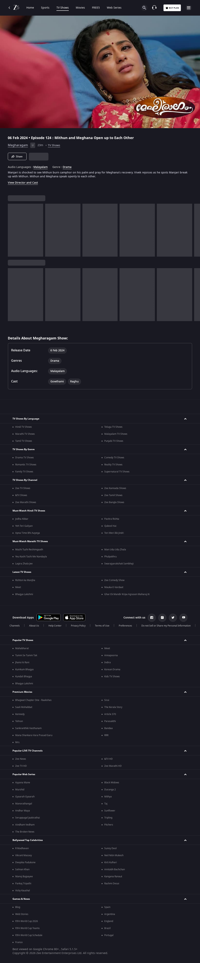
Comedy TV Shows (114, 457)
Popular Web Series (23, 774)
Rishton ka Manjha (25, 580)
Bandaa (108, 728)
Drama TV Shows (24, 457)
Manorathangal (23, 803)
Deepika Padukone (25, 862)
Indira (107, 662)
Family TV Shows (24, 471)
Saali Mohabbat (23, 707)
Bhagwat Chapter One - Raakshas (33, 700)
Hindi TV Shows (23, 427)
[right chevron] (12, 230)
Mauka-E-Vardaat (113, 587)
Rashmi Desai (111, 883)
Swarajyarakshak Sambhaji (119, 563)
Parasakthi (110, 721)
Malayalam (40, 167)
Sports (45, 7)
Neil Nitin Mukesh (113, 855)
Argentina (109, 914)
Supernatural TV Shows (116, 471)
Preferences (125, 625)
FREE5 (96, 7)
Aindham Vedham (25, 824)
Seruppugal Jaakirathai (27, 817)
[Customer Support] (154, 7)
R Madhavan (22, 848)
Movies (80, 7)
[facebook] (152, 618)
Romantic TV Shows (25, 464)
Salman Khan (22, 869)
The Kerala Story (113, 707)
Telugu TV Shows (113, 427)
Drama (67, 167)
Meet (18, 587)
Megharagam (18, 145)
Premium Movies (22, 692)
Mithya (108, 796)
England (108, 921)
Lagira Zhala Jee (24, 563)
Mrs (17, 742)
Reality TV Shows (113, 464)
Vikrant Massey (23, 855)
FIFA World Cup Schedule (28, 935)
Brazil (107, 928)
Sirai (106, 700)
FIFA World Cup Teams (27, 928)
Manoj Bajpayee (24, 876)
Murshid (19, 789)
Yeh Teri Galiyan (24, 526)
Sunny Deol (110, 848)
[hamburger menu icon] (189, 8)
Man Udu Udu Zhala (115, 549)
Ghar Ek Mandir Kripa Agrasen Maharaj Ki (127, 594)
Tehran (19, 721)
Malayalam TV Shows (115, 434)
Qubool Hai (110, 526)
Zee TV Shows (22, 488)
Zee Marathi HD (113, 766)
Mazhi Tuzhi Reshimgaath (29, 549)
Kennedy (20, 714)
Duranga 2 (110, 789)
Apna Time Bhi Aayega (27, 533)
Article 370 (110, 714)
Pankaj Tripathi (23, 883)
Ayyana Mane (22, 782)
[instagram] (162, 618)
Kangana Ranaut (113, 876)
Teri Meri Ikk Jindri (114, 533)
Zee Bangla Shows (114, 502)
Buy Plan (174, 7)
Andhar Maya (22, 810)
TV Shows (62, 7)
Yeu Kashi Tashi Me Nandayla (31, 556)
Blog (17, 907)
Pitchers (108, 824)
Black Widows (111, 782)
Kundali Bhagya (23, 676)
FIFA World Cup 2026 (26, 921)
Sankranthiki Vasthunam (28, 728)
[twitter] (173, 618)
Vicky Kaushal (22, 890)
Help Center (55, 625)
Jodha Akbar (21, 519)
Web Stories (21, 914)
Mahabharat (22, 648)
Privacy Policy (78, 625)
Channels (15, 625)
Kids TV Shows (112, 676)
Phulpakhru (110, 556)
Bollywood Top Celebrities (27, 840)
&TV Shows (21, 495)
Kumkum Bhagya (24, 669)
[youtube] (183, 618)
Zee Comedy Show (114, 580)
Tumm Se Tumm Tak (26, 655)
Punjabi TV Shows (113, 441)
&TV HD (108, 759)
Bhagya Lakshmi (24, 594)
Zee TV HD (21, 766)
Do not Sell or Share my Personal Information (166, 625)
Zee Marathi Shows (25, 502)
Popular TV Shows (22, 640)
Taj (105, 803)
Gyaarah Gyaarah (25, 796)
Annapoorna (111, 655)
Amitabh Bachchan (114, 869)
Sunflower (109, 810)
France (19, 942)
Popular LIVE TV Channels (27, 751)
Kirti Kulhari (110, 862)
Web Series (114, 7)
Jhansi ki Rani (22, 662)
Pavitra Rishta (111, 519)
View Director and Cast (23, 183)
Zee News (20, 759)
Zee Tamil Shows (113, 495)
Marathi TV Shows (25, 434)
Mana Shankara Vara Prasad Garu (33, 735)
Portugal (108, 935)
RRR (106, 735)
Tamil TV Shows (23, 441)
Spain (107, 907)
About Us (34, 625)
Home (30, 7)
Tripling (108, 817)
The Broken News (24, 832)
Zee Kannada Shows (115, 488)
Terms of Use (102, 625)
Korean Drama (112, 669)
